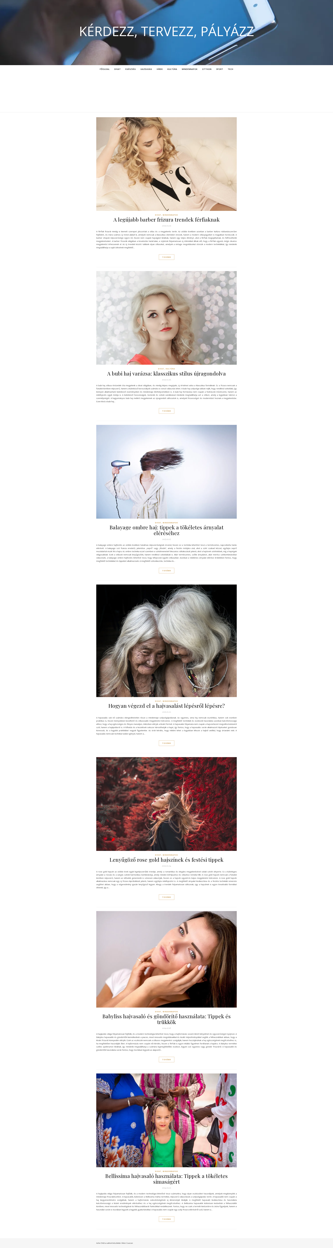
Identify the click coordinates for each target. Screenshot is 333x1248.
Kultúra (172, 69)
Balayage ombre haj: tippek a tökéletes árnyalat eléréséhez (167, 530)
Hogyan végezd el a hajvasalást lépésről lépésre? (166, 705)
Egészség (130, 69)
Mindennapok (189, 69)
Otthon (207, 69)
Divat (117, 69)
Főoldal (105, 69)
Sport (219, 69)
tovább (166, 257)
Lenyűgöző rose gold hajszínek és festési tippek (166, 859)
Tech (230, 69)
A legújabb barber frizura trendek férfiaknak (166, 219)
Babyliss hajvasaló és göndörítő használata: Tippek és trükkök (166, 1019)
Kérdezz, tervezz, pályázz (166, 31)
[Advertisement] (166, 92)
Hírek (160, 69)
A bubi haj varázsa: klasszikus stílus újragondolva (166, 373)
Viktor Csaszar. (127, 1243)
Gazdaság (146, 69)
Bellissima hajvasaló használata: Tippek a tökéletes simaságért (166, 1178)
